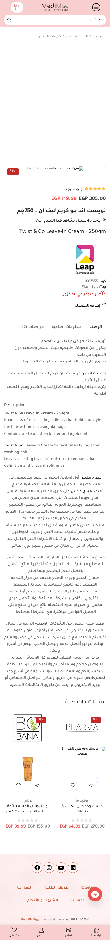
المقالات (78, 901)
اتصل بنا (25, 888)
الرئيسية (99, 37)
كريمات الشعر (50, 37)
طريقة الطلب (57, 888)
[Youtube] (61, 867)
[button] (96, 780)
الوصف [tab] (95, 327)
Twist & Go (13, 446)
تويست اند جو (94, 374)
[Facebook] (37, 867)
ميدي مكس (90, 478)
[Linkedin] (73, 867)
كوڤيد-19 (82, 801)
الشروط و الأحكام (42, 901)
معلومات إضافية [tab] (66, 327)
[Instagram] (49, 867)
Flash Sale (90, 287)
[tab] (95, 327)
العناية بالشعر (77, 37)
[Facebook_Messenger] (95, 894)
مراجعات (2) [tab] (33, 327)
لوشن (27, 801)
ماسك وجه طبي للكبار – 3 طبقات (82, 809)
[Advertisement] (55, 103)
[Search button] (9, 20)
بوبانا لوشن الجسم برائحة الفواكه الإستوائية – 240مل (28, 809)
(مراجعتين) (74, 189)
